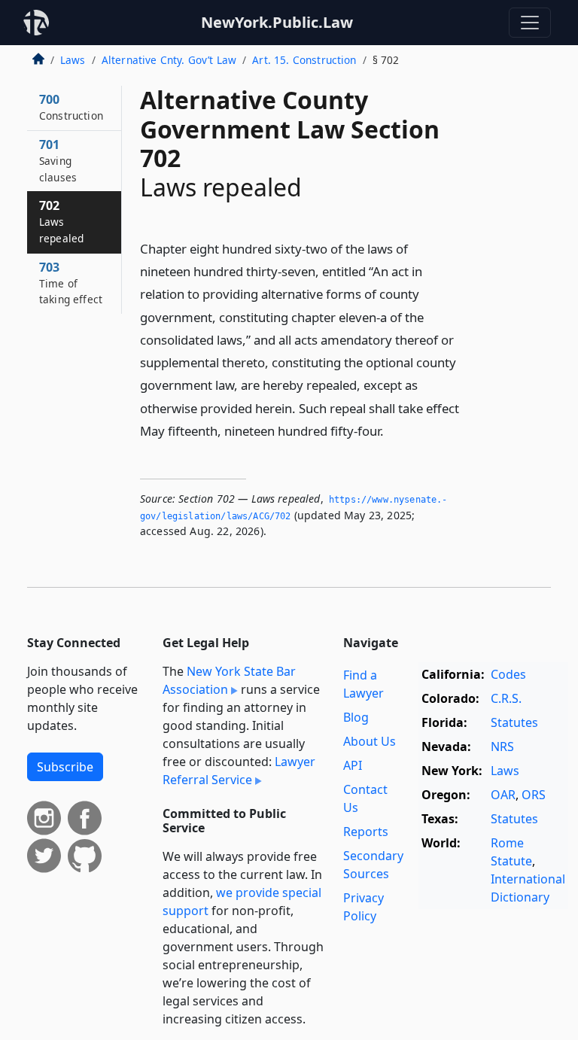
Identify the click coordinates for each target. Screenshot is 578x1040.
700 (71, 107)
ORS (534, 794)
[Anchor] (392, 430)
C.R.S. (506, 698)
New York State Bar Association (229, 680)
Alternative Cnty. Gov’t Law (169, 60)
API (352, 765)
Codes (508, 674)
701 (58, 160)
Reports (365, 831)
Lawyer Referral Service (239, 770)
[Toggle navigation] (530, 23)
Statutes (514, 722)
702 (61, 221)
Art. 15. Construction (304, 60)
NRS (502, 746)
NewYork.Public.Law (277, 22)
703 (70, 283)
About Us (369, 741)
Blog (356, 717)
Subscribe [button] (65, 767)
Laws (73, 60)
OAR (503, 794)
